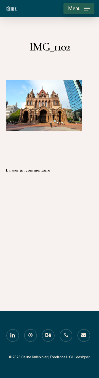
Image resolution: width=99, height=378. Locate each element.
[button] (78, 8)
